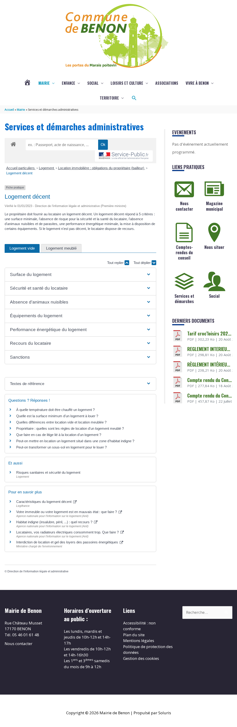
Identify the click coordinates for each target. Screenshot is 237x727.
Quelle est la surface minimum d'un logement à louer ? (57, 416)
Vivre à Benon (197, 83)
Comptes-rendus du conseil (184, 252)
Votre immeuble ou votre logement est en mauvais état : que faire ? (67, 512)
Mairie (44, 83)
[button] (134, 98)
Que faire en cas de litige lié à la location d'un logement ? (58, 435)
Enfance (68, 83)
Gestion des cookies (141, 658)
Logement (47, 168)
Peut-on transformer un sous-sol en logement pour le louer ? (61, 447)
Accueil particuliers (21, 168)
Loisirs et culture (127, 83)
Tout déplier (143, 263)
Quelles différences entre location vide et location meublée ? (61, 422)
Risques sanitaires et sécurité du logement (48, 472)
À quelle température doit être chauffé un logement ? (55, 410)
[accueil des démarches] (13, 143)
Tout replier (116, 263)
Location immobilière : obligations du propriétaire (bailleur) (101, 168)
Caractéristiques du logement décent (44, 502)
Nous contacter (184, 206)
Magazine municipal (214, 206)
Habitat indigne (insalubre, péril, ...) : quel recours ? (54, 522)
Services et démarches (184, 298)
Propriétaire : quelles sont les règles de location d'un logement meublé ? (70, 428)
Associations (166, 83)
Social (93, 83)
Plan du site (134, 634)
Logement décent (19, 173)
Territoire (109, 98)
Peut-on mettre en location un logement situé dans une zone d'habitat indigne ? (75, 441)
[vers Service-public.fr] (124, 156)
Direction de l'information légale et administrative (38, 571)
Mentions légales (138, 640)
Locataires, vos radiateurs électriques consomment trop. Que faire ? (68, 532)
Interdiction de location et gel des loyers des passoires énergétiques (67, 542)
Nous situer (214, 247)
